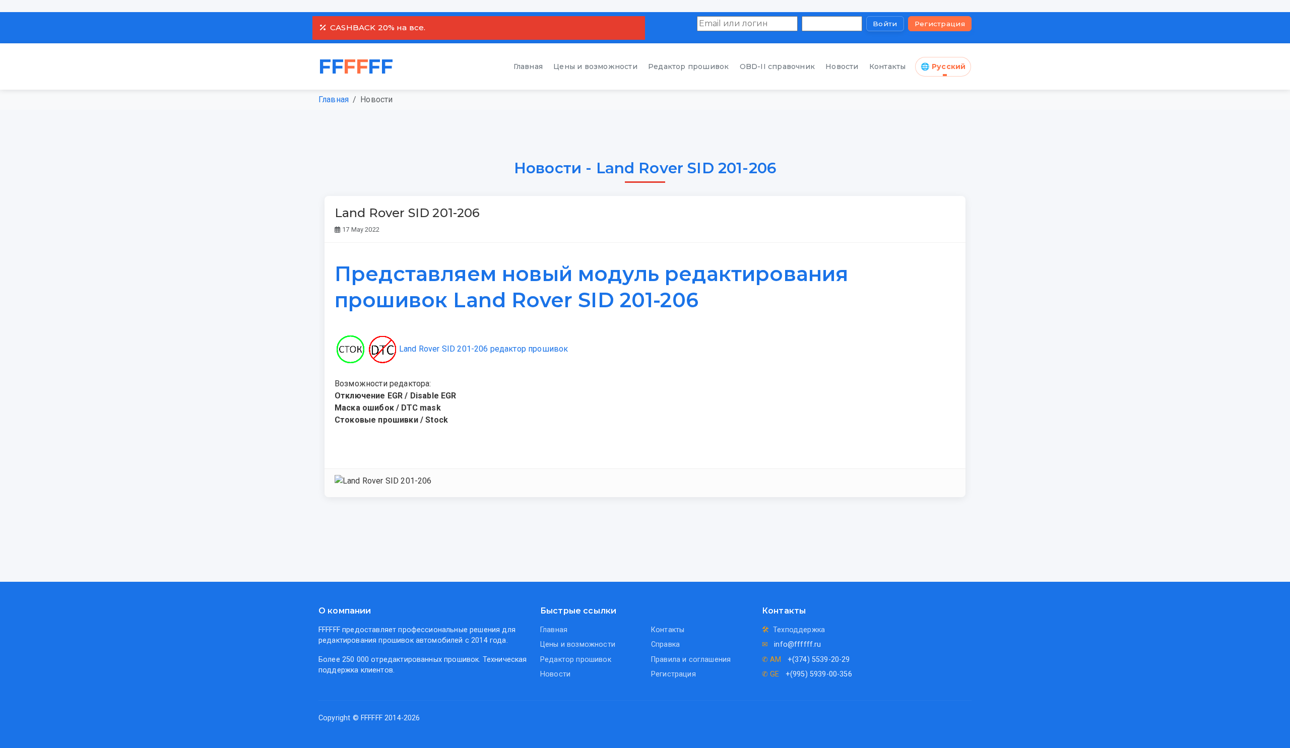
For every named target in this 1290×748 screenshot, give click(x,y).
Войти (885, 24)
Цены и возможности (595, 66)
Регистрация (940, 24)
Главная (528, 66)
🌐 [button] (943, 66)
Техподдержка (799, 630)
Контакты (887, 66)
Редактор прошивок (688, 66)
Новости (841, 66)
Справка (665, 644)
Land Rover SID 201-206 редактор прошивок (483, 349)
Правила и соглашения (691, 659)
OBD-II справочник (777, 66)
